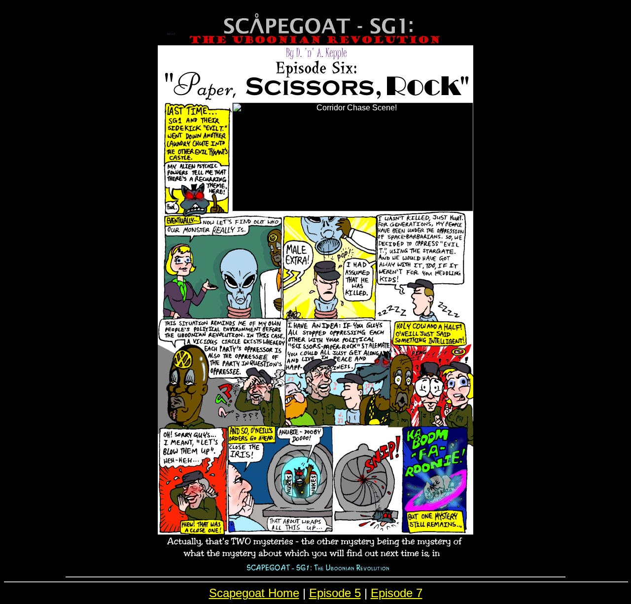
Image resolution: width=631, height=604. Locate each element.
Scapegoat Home (254, 593)
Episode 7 (396, 593)
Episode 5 (335, 593)
